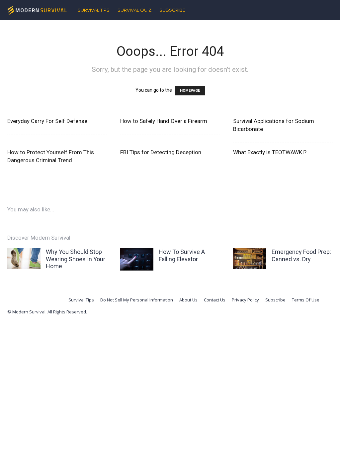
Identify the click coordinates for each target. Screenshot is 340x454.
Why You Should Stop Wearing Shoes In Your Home (75, 259)
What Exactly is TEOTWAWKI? (269, 152)
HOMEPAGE (190, 90)
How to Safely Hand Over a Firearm (163, 121)
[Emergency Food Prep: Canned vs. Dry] (249, 258)
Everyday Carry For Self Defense (47, 121)
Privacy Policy (245, 300)
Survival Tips (94, 10)
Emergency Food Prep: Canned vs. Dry (301, 255)
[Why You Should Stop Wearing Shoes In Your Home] (24, 258)
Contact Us (214, 300)
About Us (188, 300)
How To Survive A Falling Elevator (182, 255)
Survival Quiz (134, 10)
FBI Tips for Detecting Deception (160, 152)
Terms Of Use (305, 300)
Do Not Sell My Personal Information (136, 300)
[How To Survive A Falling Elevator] (136, 259)
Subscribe (172, 10)
